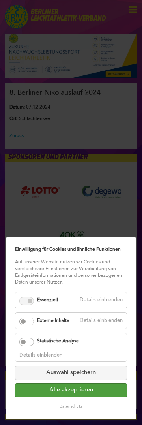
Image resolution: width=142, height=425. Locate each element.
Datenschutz (71, 407)
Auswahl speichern (71, 373)
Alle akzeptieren (71, 390)
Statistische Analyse (58, 341)
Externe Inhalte (53, 320)
